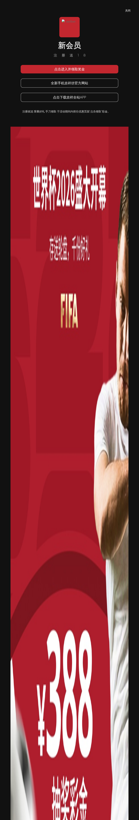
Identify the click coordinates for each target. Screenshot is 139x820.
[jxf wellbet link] (69, 536)
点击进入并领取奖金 (69, 69)
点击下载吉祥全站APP (69, 97)
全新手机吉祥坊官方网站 (69, 83)
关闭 (128, 10)
